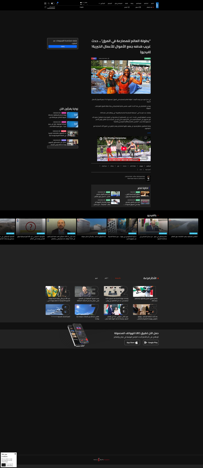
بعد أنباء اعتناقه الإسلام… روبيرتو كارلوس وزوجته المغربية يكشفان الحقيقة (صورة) (147, 317)
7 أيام (106, 278)
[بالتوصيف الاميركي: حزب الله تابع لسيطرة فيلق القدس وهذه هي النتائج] (31, 229)
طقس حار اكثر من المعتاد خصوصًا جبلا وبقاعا (87, 317)
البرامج (125, 7)
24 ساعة (118, 278)
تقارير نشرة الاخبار (193, 233)
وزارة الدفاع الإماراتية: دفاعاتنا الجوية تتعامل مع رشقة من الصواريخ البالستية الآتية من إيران (57, 116)
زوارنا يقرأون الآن (69, 108)
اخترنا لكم (143, 188)
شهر (96, 278)
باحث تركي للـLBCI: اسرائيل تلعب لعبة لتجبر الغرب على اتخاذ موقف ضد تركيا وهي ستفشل (61, 237)
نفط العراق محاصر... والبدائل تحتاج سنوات (93, 236)
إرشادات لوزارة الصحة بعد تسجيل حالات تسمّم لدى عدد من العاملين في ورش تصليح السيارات (116, 299)
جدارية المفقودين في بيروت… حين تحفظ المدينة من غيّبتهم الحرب (122, 237)
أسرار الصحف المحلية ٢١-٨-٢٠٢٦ (60, 316)
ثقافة (126, 3)
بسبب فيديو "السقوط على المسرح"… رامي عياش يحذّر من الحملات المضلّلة (88, 299)
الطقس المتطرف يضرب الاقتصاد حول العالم (184, 236)
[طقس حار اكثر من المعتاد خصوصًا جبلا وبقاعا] (87, 312)
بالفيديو (151, 215)
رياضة (132, 3)
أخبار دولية (64, 131)
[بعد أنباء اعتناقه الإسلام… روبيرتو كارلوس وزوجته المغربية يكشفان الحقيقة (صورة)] (145, 312)
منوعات (137, 192)
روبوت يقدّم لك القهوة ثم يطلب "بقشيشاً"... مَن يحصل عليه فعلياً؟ (102, 203)
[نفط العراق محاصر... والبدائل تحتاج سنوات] (92, 229)
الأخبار (152, 3)
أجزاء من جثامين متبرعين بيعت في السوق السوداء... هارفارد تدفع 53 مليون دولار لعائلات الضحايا (131, 203)
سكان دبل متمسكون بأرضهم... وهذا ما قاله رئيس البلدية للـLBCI (57, 143)
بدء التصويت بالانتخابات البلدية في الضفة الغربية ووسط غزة (57, 134)
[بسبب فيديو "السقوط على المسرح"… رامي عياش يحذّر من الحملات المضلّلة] (87, 294)
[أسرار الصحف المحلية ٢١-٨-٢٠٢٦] (58, 312)
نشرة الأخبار (138, 3)
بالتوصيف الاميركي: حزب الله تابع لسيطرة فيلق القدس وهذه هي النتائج (31, 237)
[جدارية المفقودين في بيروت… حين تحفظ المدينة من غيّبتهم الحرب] (122, 229)
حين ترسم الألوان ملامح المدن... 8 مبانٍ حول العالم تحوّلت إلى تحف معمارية (102, 195)
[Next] (2, 229)
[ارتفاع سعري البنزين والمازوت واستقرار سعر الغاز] (145, 294)
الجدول (137, 7)
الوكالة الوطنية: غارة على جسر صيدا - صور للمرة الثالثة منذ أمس (57, 125)
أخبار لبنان (110, 3)
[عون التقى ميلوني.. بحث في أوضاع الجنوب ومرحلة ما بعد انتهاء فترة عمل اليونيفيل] (116, 312)
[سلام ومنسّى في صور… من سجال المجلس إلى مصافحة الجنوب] (153, 229)
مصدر (149, 133)
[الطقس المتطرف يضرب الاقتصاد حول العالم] (183, 229)
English (81, 7)
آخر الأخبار (146, 3)
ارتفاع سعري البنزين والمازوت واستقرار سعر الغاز (146, 299)
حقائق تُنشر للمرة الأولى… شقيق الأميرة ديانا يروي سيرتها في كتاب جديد (132, 195)
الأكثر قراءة (149, 278)
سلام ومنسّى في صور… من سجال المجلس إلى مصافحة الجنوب (153, 237)
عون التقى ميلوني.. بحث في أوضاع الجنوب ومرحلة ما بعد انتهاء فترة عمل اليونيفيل (116, 317)
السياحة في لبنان (118, 3)
